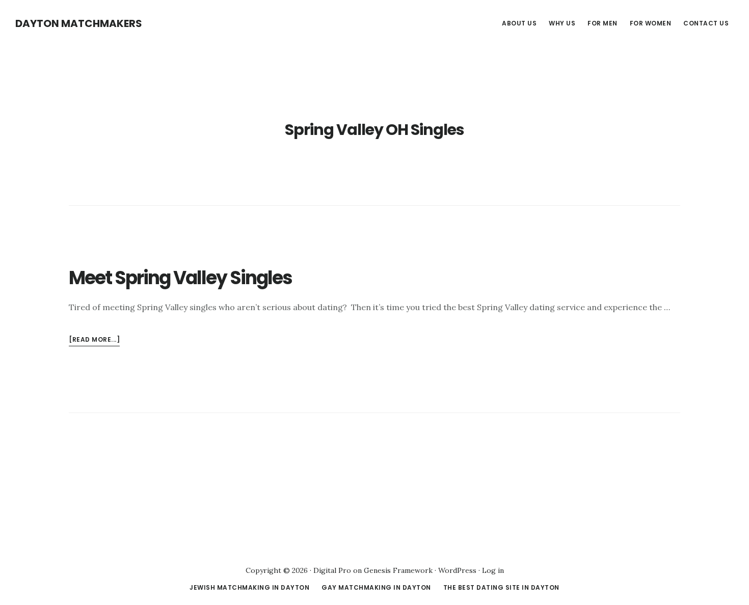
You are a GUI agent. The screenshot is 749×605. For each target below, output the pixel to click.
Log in (493, 570)
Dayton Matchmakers (78, 23)
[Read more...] (94, 340)
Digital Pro (332, 570)
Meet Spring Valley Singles (180, 278)
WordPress (457, 570)
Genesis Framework (398, 570)
